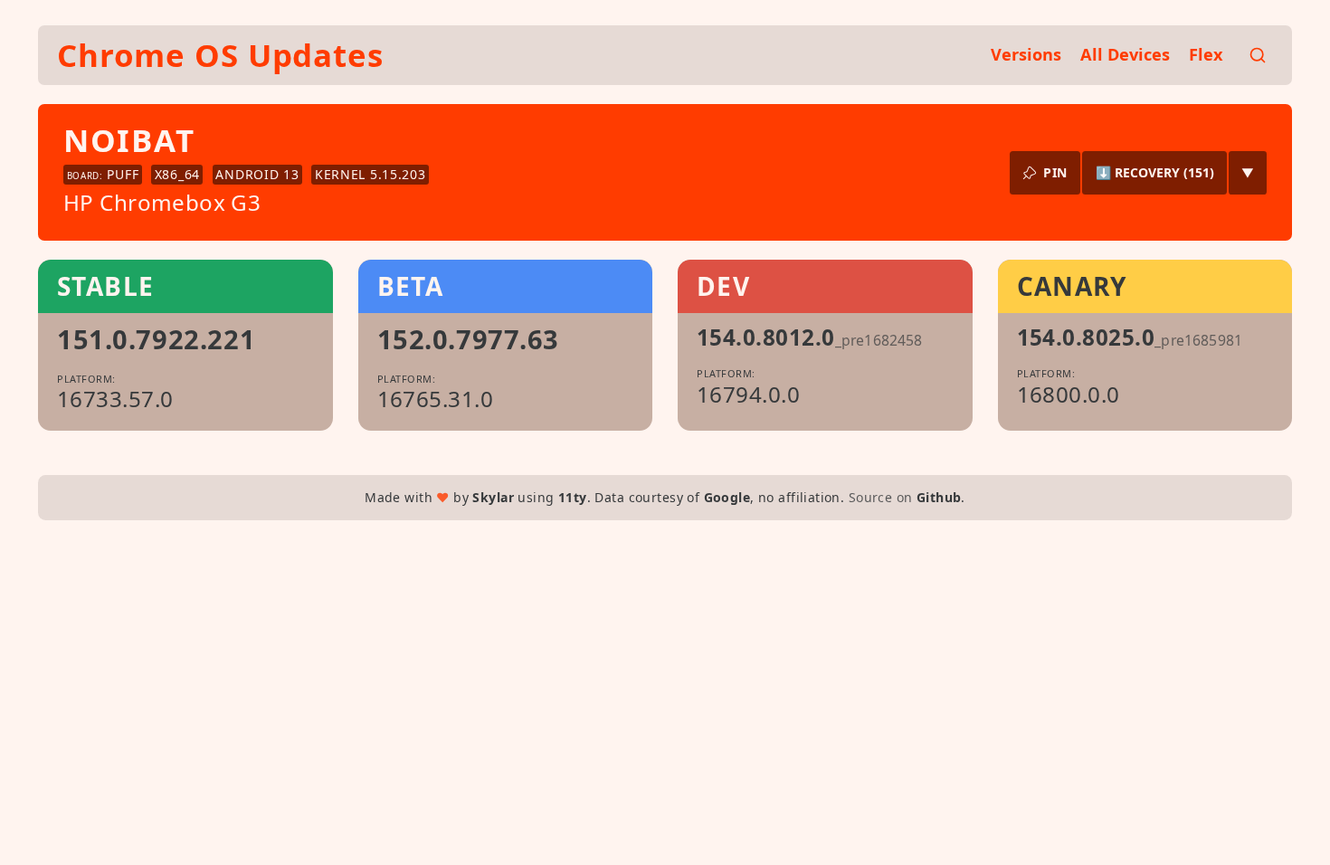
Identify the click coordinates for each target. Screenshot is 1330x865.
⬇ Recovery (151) (1155, 172)
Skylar (493, 497)
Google (727, 497)
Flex (1206, 54)
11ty (572, 497)
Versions (1026, 54)
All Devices (1125, 54)
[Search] (1257, 55)
